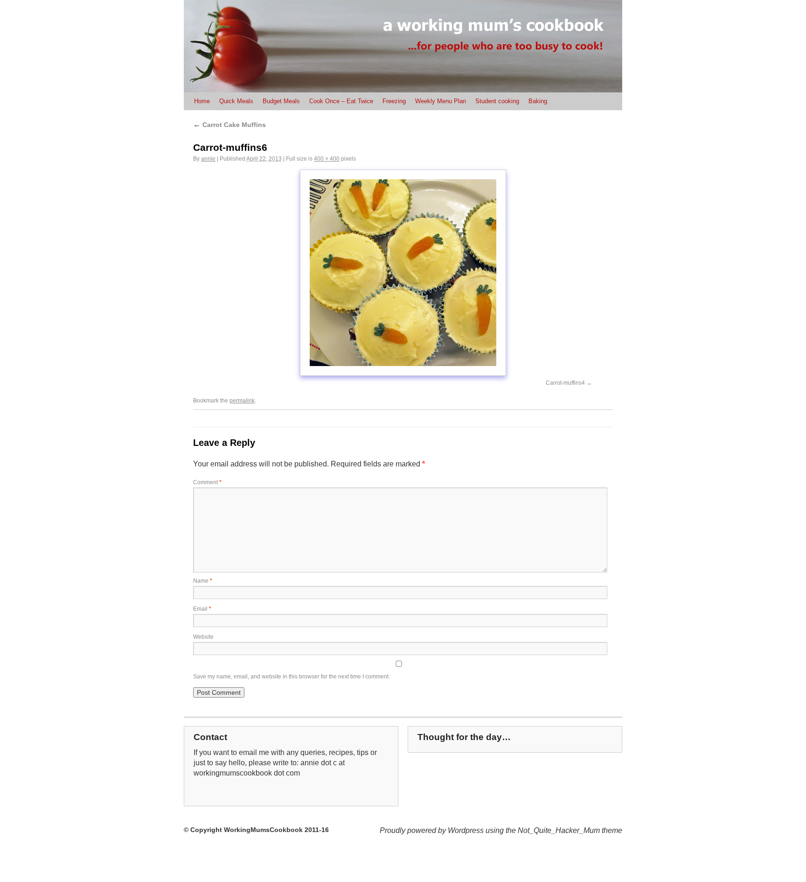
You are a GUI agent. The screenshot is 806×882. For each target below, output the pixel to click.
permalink (242, 400)
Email (202, 609)
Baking (537, 101)
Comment (207, 482)
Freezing (394, 101)
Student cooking (497, 101)
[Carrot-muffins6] (403, 272)
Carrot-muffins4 (565, 383)
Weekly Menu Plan (440, 101)
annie (208, 158)
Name (202, 581)
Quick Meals (236, 101)
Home (202, 101)
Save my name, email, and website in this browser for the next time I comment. (291, 676)
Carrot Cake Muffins (229, 124)
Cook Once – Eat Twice (341, 101)
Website (203, 637)
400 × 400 (327, 158)
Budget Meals (281, 101)
